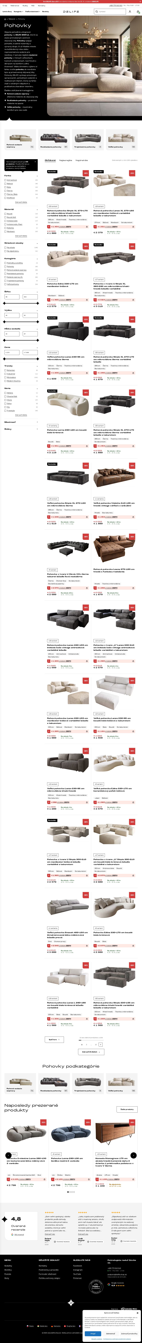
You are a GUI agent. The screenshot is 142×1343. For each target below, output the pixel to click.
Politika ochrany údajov (49, 1278)
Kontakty (43, 1266)
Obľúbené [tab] (50, 160)
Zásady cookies (96, 1339)
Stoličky (8, 1270)
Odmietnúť (110, 1334)
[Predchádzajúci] (8, 1155)
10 (96, 1045)
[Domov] (71, 12)
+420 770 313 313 (115, 5)
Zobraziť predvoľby (129, 1334)
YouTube (77, 1274)
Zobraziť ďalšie (21, 202)
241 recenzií (19, 1235)
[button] (137, 1313)
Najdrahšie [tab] (82, 160)
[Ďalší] (133, 1155)
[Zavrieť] (35, 161)
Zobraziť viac (50, 1234)
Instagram (78, 1270)
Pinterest (77, 1278)
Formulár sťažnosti (47, 1274)
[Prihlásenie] (130, 12)
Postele (7, 1274)
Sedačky (8, 1266)
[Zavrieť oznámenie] (140, 1)
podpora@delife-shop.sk (117, 1274)
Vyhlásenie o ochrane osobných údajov (117, 1339)
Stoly (6, 1278)
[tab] (68, 1192)
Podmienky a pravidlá (48, 1270)
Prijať (93, 1334)
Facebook (77, 1266)
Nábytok (12, 19)
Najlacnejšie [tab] (65, 160)
